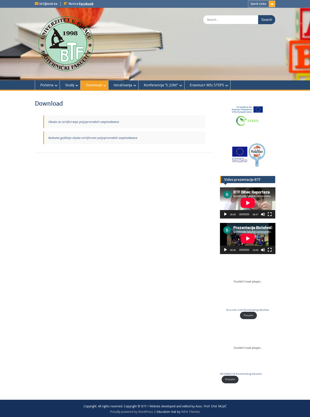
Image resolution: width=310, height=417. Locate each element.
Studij (69, 85)
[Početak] (225, 214)
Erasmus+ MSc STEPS (207, 85)
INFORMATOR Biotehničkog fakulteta (241, 373)
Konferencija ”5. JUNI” (161, 85)
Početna (46, 85)
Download (94, 85)
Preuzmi (248, 315)
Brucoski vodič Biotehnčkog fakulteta (247, 309)
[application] (247, 202)
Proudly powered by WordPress (131, 412)
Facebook (86, 4)
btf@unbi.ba (48, 4)
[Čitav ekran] (270, 214)
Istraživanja (123, 85)
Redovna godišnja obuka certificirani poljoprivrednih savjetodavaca (92, 138)
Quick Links (258, 4)
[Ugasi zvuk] (263, 214)
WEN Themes (190, 412)
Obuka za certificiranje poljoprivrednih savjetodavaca (83, 122)
